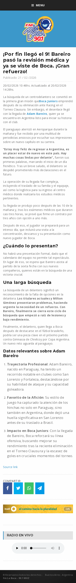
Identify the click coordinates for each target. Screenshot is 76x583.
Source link (10, 467)
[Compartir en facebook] (7, 488)
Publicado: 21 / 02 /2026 (19, 77)
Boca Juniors (48, 101)
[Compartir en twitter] (18, 488)
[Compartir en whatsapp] (29, 488)
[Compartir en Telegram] (39, 488)
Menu (40, 5)
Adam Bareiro (37, 114)
